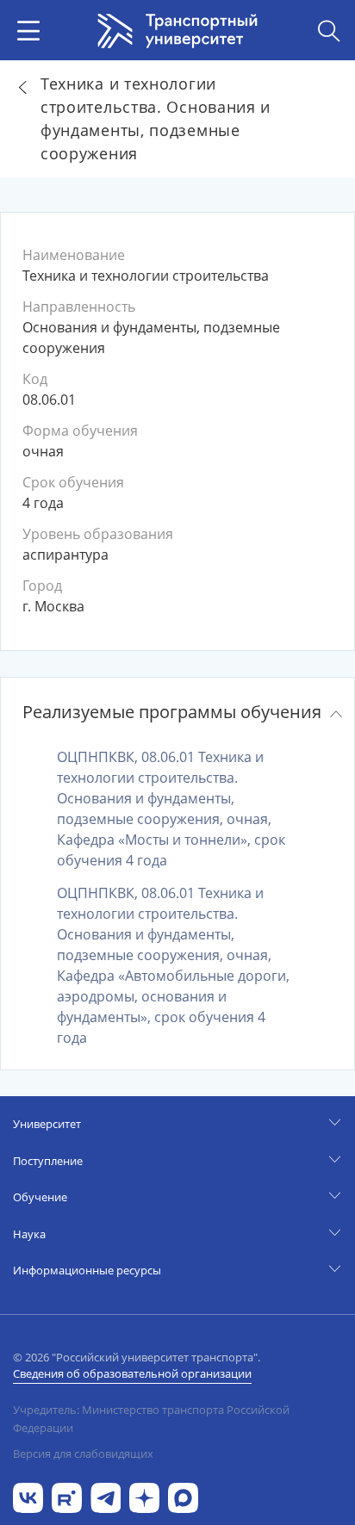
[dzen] (144, 1496)
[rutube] (67, 1496)
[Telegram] (105, 1496)
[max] (183, 1496)
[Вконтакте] (28, 1496)
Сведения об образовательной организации (132, 1373)
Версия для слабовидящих (83, 1453)
